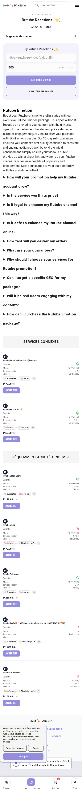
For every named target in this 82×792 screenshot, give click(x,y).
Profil (75, 788)
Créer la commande (31, 788)
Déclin (36, 748)
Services (6, 788)
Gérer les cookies (15, 748)
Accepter (23, 756)
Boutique (55, 783)
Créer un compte (51, 728)
